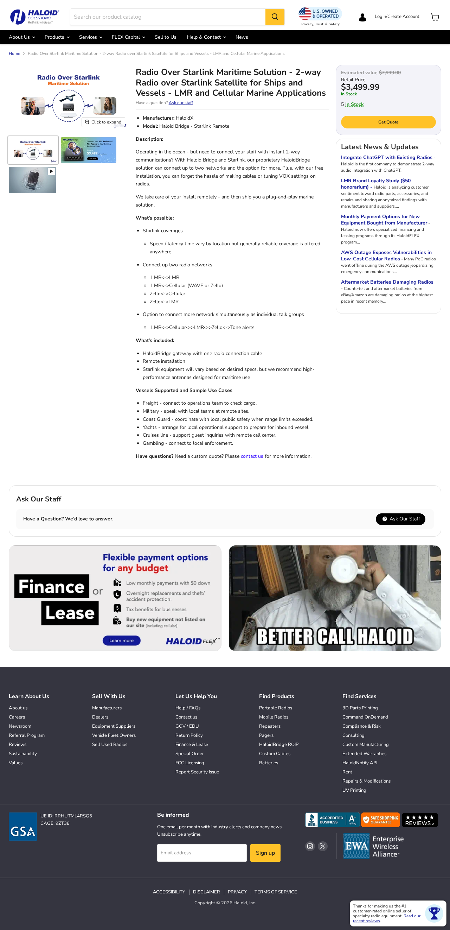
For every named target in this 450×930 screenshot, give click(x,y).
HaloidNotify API (359, 763)
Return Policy (189, 735)
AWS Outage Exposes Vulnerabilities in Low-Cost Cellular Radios (386, 255)
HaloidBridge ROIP (278, 744)
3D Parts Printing (360, 708)
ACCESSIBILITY (169, 892)
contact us (252, 456)
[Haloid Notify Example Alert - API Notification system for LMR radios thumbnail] (32, 180)
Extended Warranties (364, 754)
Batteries (268, 763)
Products (55, 37)
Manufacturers (107, 708)
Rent (347, 772)
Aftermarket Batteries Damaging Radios (387, 282)
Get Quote (388, 122)
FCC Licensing (189, 763)
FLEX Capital (126, 37)
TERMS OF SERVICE (276, 892)
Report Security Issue (197, 772)
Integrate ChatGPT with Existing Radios (386, 157)
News (242, 37)
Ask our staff (181, 103)
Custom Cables (274, 754)
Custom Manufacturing (365, 744)
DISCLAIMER (206, 892)
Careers (17, 717)
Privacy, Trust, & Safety (320, 24)
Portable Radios (275, 708)
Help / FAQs (187, 708)
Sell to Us (165, 37)
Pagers (266, 735)
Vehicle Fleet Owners (114, 735)
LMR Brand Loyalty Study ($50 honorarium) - (376, 183)
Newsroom (20, 726)
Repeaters (270, 726)
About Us (20, 37)
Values (15, 763)
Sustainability (23, 754)
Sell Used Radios (109, 744)
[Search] (274, 17)
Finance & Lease (191, 744)
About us (18, 708)
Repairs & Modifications (366, 781)
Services (88, 37)
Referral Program (27, 735)
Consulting (353, 735)
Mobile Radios (273, 717)
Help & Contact (204, 37)
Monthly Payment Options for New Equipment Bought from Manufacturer (384, 219)
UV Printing (354, 790)
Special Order (189, 754)
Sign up (265, 853)
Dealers (100, 717)
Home (14, 53)
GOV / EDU (187, 726)
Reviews (17, 744)
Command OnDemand (365, 717)
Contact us (186, 717)
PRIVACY (237, 892)
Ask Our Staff (404, 518)
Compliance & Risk (361, 726)
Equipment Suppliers (113, 726)
